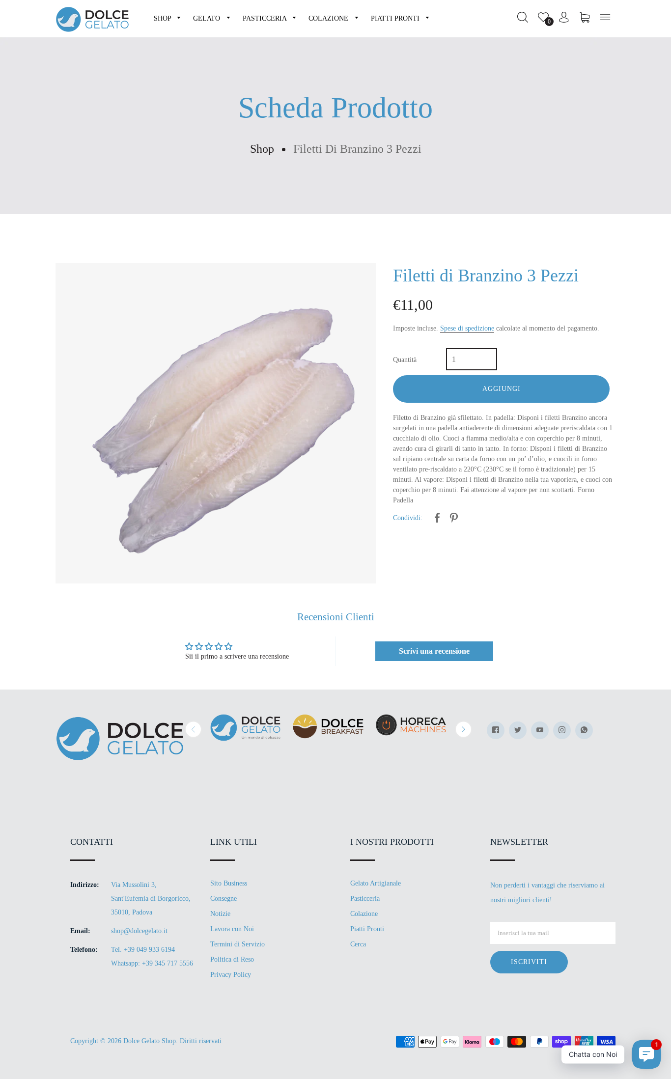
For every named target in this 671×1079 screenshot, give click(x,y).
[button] (193, 729)
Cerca (358, 944)
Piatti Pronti (367, 929)
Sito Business (228, 883)
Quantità (405, 359)
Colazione (364, 913)
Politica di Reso (232, 959)
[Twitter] (518, 730)
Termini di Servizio (237, 944)
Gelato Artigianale (375, 883)
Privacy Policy (230, 974)
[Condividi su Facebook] (437, 519)
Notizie (220, 913)
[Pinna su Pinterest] (454, 519)
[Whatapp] (584, 730)
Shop (262, 148)
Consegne (223, 898)
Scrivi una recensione (434, 651)
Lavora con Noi (232, 929)
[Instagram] (562, 730)
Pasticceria (365, 898)
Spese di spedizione (467, 328)
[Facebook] (495, 730)
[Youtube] (540, 730)
